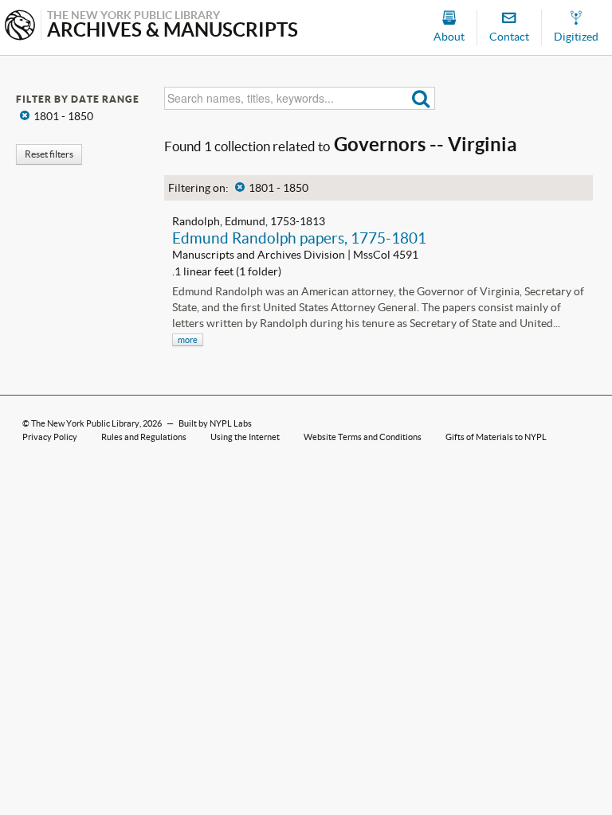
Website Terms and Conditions (363, 437)
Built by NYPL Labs (215, 423)
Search (421, 98)
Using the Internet (245, 437)
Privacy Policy (49, 437)
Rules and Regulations (143, 437)
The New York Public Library (85, 423)
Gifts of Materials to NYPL (496, 437)
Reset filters (49, 154)
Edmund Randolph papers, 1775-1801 (299, 238)
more (188, 340)
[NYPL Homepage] (20, 27)
